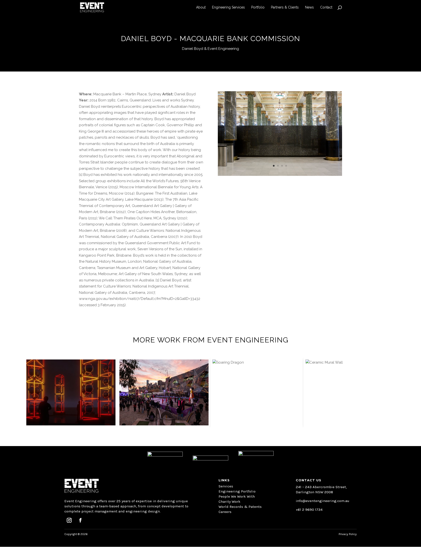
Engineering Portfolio (237, 491)
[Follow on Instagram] (69, 520)
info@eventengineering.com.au (322, 501)
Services (226, 486)
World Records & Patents (240, 506)
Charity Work (229, 501)
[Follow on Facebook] (80, 520)
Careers (225, 512)
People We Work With (237, 496)
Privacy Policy (348, 534)
